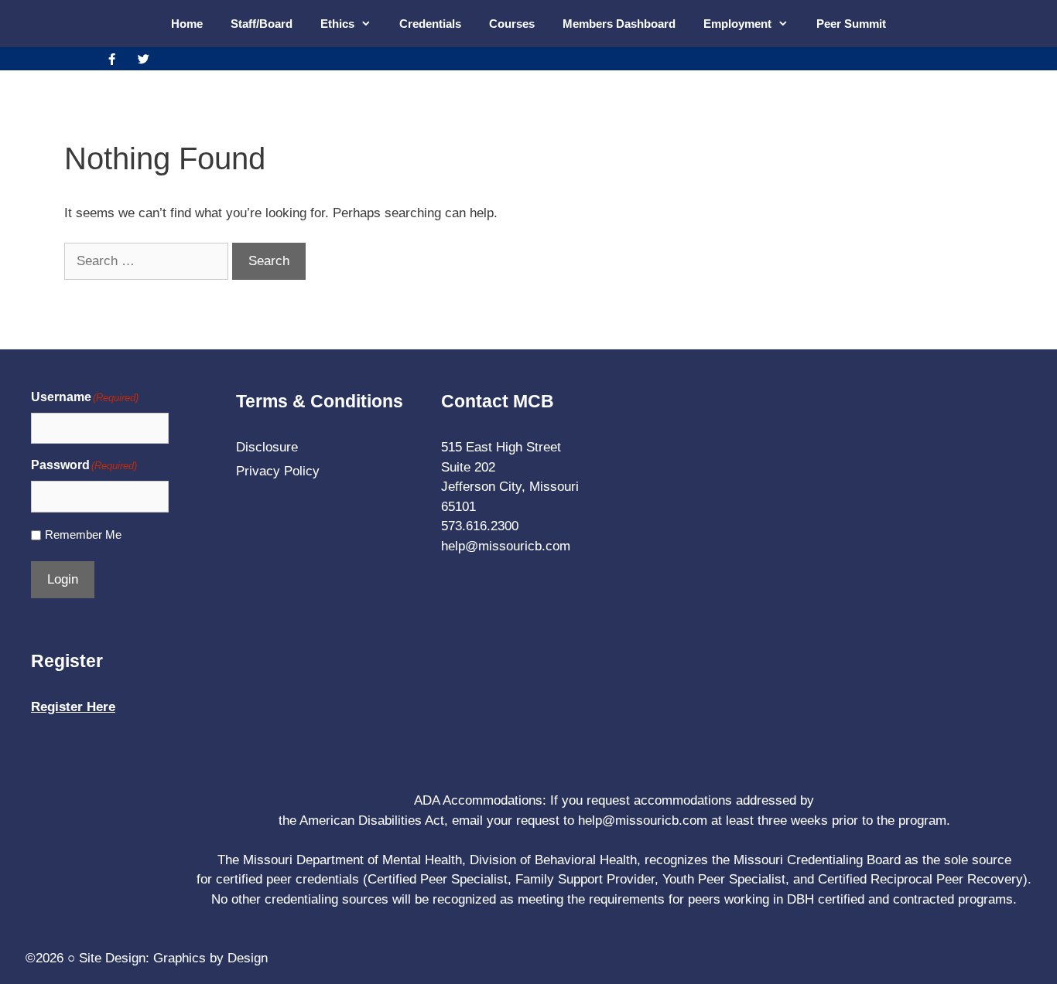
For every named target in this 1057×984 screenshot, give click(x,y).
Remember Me (83, 534)
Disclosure (267, 447)
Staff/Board (261, 23)
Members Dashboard (619, 23)
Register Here (73, 707)
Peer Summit (851, 23)
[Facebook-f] (111, 58)
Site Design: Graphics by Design (173, 958)
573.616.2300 (479, 526)
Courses (512, 23)
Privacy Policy (278, 471)
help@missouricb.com (505, 546)
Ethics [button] (337, 23)
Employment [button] (737, 23)
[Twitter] (143, 58)
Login (62, 579)
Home (187, 23)
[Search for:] (148, 261)
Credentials (430, 23)
